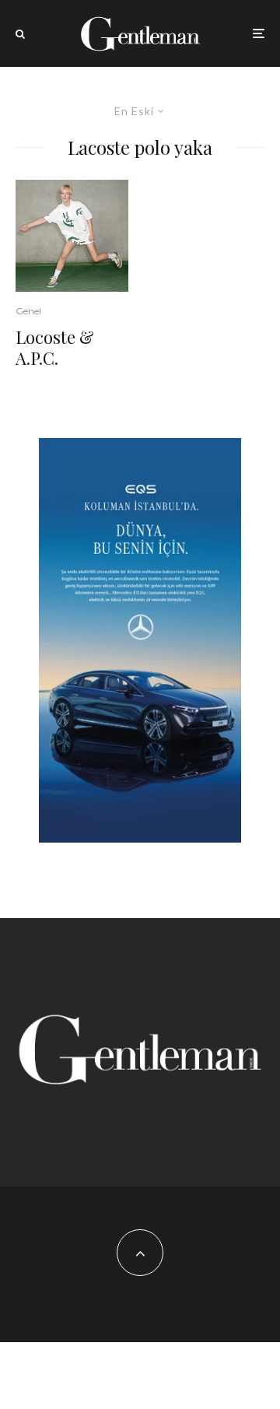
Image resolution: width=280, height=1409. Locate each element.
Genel (28, 311)
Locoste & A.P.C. (55, 347)
